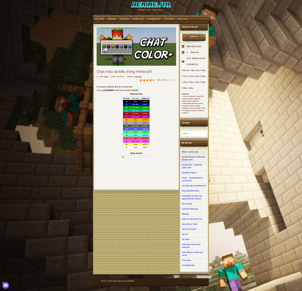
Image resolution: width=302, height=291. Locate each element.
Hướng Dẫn (137, 19)
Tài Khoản (124, 19)
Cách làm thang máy (190, 209)
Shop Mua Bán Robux (190, 191)
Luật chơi (182, 19)
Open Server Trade (189, 224)
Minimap (185, 214)
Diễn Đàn (111, 19)
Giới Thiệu (99, 19)
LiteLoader (186, 260)
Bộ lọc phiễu (187, 204)
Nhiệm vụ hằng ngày (190, 152)
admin (106, 76)
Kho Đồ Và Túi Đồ (189, 229)
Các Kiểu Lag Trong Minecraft (194, 186)
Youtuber (169, 19)
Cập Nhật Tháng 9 (189, 173)
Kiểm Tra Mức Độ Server (192, 219)
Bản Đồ (185, 234)
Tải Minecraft (154, 19)
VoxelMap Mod (188, 265)
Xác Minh (185, 239)
